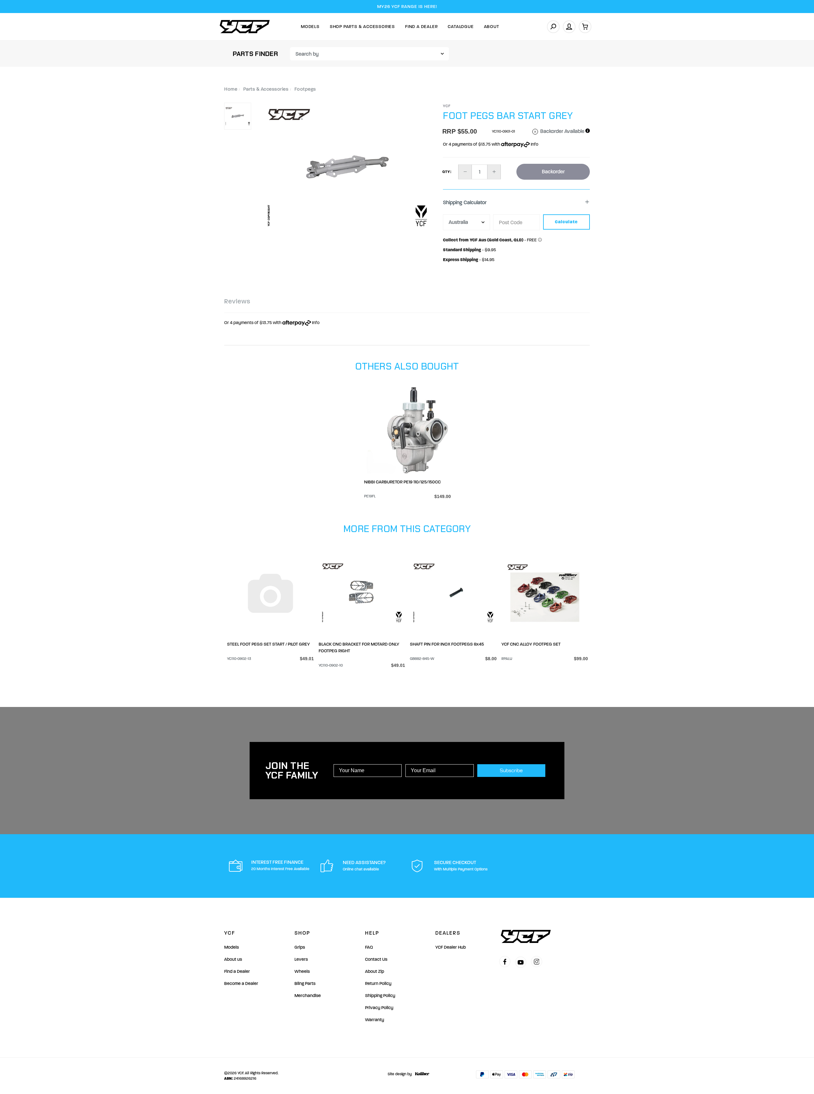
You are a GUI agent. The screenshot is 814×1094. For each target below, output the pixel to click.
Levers (301, 959)
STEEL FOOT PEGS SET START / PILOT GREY (268, 644)
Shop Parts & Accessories (362, 26)
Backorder (553, 172)
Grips (299, 947)
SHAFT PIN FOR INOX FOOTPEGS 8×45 (447, 644)
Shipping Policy (380, 995)
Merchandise (307, 995)
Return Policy (378, 983)
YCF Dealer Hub (450, 947)
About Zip (374, 971)
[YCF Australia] (245, 26)
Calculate (566, 222)
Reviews (237, 301)
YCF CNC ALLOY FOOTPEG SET (531, 644)
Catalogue (460, 26)
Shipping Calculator (464, 202)
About (491, 26)
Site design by (400, 1074)
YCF (447, 106)
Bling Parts (304, 983)
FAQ (369, 947)
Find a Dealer (237, 971)
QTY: (447, 172)
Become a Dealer (241, 983)
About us (233, 959)
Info (534, 144)
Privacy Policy (379, 1007)
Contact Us (376, 959)
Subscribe (511, 770)
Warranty (374, 1019)
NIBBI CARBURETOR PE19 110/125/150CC (402, 482)
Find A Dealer (421, 26)
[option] (347, 167)
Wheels (302, 971)
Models (310, 26)
